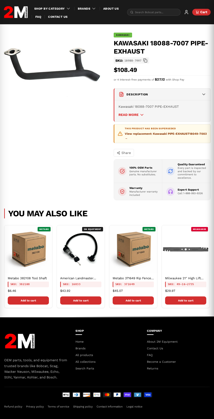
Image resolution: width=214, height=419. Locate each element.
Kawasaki (123, 35)
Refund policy (13, 406)
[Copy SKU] (145, 60)
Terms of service (58, 406)
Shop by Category (49, 8)
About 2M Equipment (162, 341)
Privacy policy (35, 406)
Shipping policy (83, 406)
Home (79, 341)
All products (84, 355)
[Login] (186, 12)
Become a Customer (161, 361)
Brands (84, 8)
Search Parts (84, 368)
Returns (152, 368)
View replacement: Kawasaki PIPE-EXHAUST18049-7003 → (166, 136)
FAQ (38, 16)
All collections (85, 361)
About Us (111, 8)
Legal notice (134, 406)
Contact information (110, 406)
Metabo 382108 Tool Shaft (27, 278)
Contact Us (58, 16)
